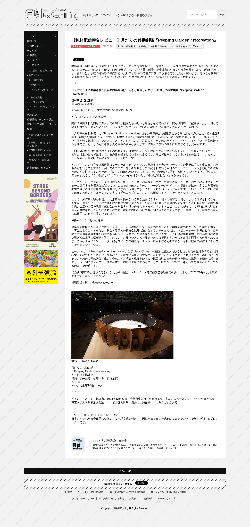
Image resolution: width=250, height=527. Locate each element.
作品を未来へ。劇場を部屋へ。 (40, 136)
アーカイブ (33, 64)
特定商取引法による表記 (111, 498)
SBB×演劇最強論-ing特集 (110, 440)
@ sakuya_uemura (82, 103)
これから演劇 (35, 97)
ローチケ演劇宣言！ (168, 498)
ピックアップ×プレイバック (40, 108)
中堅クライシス (36, 75)
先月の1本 (32, 114)
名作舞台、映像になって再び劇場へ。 (40, 144)
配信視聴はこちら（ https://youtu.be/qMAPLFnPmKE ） (105, 110)
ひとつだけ (34, 85)
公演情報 (32, 55)
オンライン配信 (36, 102)
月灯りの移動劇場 (126, 46)
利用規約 (68, 492)
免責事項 (133, 498)
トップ (30, 36)
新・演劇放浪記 (36, 80)
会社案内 (148, 498)
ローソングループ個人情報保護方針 (168, 492)
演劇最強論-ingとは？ (38, 167)
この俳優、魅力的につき (41, 70)
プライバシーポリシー (83, 498)
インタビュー (34, 60)
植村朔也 (142, 46)
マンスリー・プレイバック (40, 91)
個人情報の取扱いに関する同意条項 (127, 492)
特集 (29, 129)
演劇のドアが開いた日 (39, 124)
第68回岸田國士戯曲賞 (40, 155)
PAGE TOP (125, 471)
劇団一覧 (32, 41)
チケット (32, 50)
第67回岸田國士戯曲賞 (40, 150)
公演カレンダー (35, 45)
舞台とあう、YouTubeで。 (39, 161)
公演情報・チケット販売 (40, 119)
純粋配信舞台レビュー (162, 46)
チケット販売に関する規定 (91, 492)
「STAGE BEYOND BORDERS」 (92, 415)
